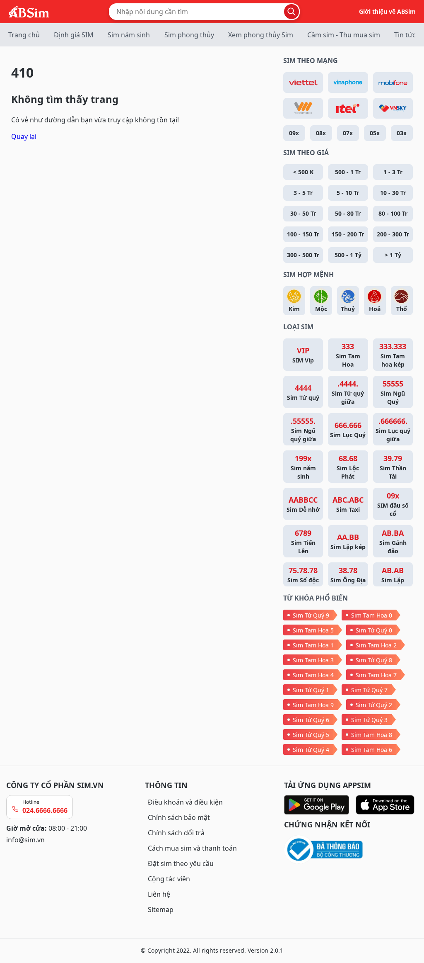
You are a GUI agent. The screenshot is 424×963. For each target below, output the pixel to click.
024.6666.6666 (44, 810)
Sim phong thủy (189, 34)
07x (348, 133)
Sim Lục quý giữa (393, 429)
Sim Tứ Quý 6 (311, 720)
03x (402, 133)
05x (375, 133)
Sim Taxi (348, 504)
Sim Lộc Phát (348, 466)
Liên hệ (159, 894)
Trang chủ (24, 34)
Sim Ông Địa (348, 574)
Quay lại (23, 136)
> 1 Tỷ (393, 255)
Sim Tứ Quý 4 (311, 750)
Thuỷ (348, 309)
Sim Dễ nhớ (303, 504)
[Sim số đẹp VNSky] (393, 108)
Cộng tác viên (169, 878)
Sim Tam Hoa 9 (313, 705)
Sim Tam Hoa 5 (313, 630)
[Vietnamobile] (303, 108)
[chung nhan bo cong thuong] (351, 850)
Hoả (375, 309)
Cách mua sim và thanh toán (192, 848)
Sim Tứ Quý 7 (369, 690)
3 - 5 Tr (303, 193)
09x (294, 133)
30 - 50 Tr (303, 213)
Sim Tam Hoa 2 (376, 645)
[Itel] (348, 108)
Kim (294, 309)
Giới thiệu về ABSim (387, 11)
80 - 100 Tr (392, 213)
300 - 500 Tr (303, 255)
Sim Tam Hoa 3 (313, 660)
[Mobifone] (393, 82)
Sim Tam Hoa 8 (371, 735)
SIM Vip (303, 354)
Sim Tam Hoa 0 (371, 615)
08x (321, 133)
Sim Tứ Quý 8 (374, 660)
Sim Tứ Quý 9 (311, 615)
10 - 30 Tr (393, 193)
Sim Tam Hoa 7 (376, 675)
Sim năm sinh (129, 34)
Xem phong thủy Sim (260, 34)
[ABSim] (29, 10)
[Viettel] (303, 82)
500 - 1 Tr (348, 172)
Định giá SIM (74, 34)
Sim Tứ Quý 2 (374, 705)
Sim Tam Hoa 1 (313, 645)
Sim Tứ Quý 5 (311, 735)
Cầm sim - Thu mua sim (343, 34)
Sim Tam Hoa (348, 354)
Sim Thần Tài (393, 466)
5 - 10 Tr (348, 193)
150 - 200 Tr (348, 234)
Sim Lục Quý (348, 429)
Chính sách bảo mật (179, 817)
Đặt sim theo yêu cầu (181, 863)
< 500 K (303, 172)
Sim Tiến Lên (303, 541)
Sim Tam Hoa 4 (313, 675)
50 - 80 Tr (348, 213)
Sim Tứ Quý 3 (369, 720)
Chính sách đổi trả (176, 832)
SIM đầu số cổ (393, 504)
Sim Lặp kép (348, 541)
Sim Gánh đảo (393, 541)
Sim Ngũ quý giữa (303, 429)
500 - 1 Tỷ (348, 255)
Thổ (401, 309)
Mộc (321, 309)
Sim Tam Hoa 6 (371, 750)
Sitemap (160, 909)
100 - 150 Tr (303, 234)
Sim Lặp (392, 574)
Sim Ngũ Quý (393, 392)
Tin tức (405, 34)
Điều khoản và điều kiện (185, 802)
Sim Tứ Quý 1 (311, 690)
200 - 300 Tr (393, 234)
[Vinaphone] (348, 82)
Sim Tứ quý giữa (348, 392)
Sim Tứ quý (303, 392)
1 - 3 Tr (392, 172)
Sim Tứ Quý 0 (374, 630)
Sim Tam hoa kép (392, 354)
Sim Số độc (303, 574)
